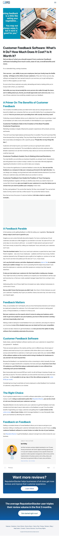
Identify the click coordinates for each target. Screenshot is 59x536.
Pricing (42, 526)
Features (8, 526)
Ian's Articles (32, 460)
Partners (47, 526)
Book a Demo (28, 526)
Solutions (13, 526)
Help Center (17, 528)
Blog (51, 526)
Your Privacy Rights (41, 528)
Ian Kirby (24, 444)
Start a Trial (36, 526)
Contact (23, 528)
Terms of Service (30, 528)
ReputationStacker (38, 399)
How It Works (20, 526)
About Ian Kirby (24, 460)
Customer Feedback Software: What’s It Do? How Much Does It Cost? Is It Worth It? (29, 52)
